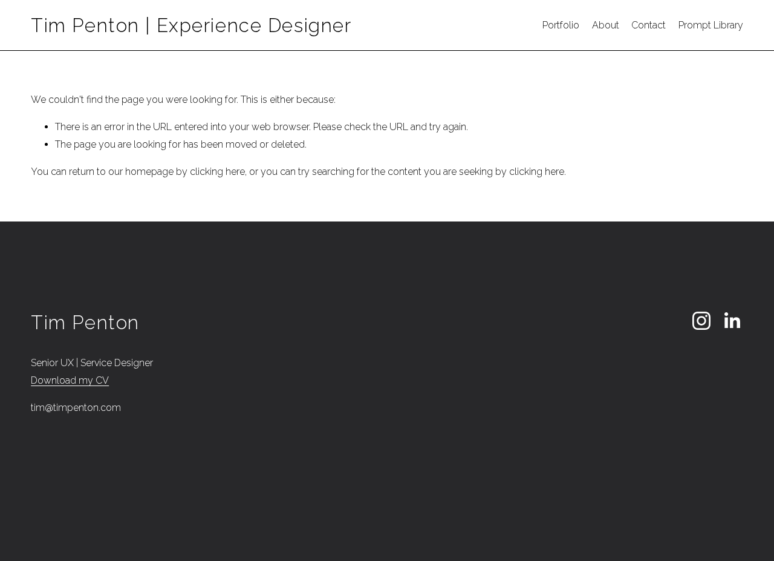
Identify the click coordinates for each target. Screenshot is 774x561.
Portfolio (560, 25)
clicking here (217, 171)
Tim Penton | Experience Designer (191, 25)
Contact (648, 25)
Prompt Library (710, 25)
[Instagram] (701, 320)
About (605, 25)
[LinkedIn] (731, 320)
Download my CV (70, 380)
